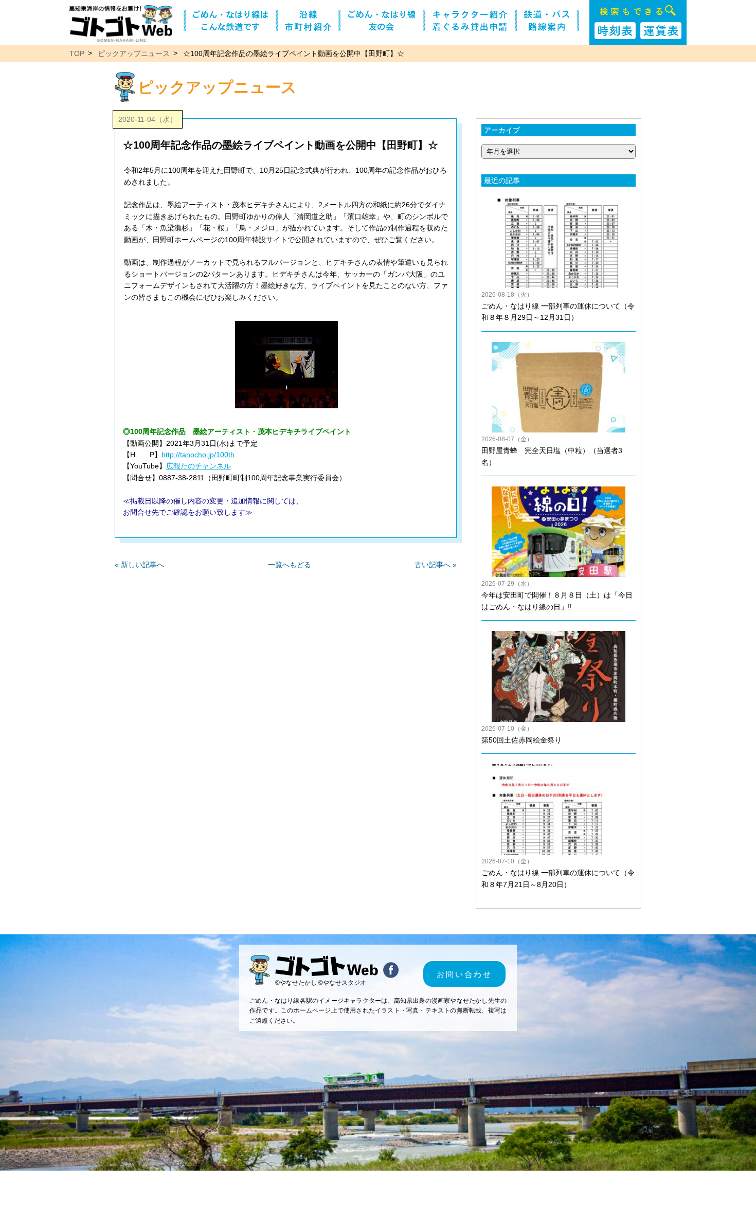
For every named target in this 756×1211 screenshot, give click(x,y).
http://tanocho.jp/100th (198, 454)
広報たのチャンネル (198, 466)
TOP (76, 53)
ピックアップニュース (134, 53)
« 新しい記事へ (139, 565)
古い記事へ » (436, 565)
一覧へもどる (289, 565)
